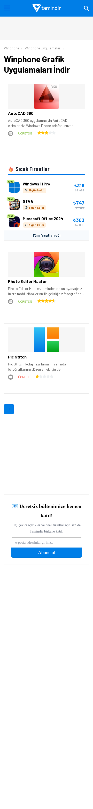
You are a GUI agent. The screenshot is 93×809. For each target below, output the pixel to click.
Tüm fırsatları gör (47, 235)
